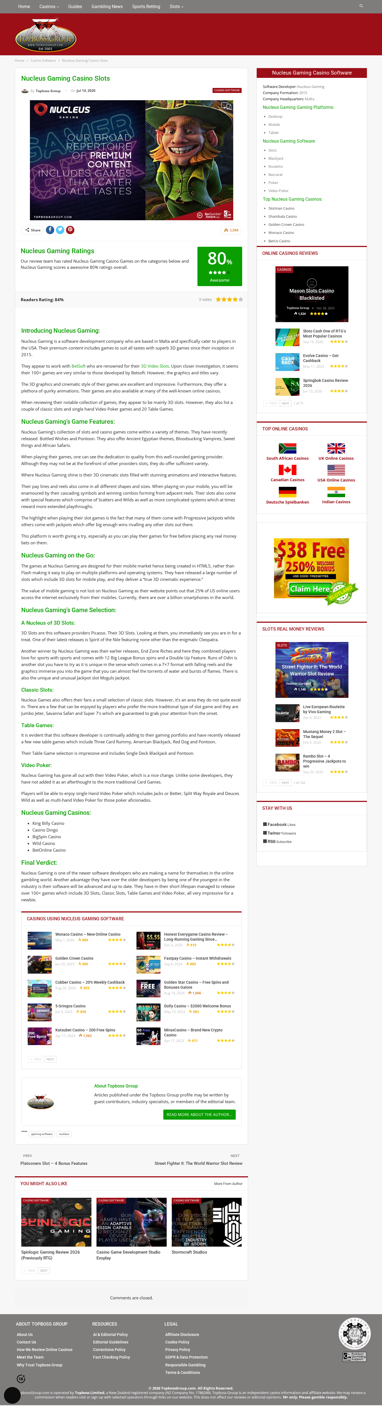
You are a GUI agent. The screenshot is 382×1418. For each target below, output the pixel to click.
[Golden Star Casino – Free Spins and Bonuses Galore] (148, 989)
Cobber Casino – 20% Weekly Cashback (90, 982)
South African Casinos (288, 458)
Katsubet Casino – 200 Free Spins (85, 1030)
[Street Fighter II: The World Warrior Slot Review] (312, 670)
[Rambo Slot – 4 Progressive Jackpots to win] (287, 763)
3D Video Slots (155, 366)
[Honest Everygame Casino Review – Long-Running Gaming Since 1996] (148, 941)
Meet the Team (30, 1357)
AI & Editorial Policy (110, 1334)
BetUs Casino (279, 240)
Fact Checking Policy (111, 1357)
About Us (25, 1334)
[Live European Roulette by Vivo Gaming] (287, 713)
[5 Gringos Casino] (40, 1012)
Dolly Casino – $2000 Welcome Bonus (197, 1006)
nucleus (64, 1134)
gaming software (42, 1134)
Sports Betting (146, 6)
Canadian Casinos (288, 479)
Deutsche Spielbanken (287, 502)
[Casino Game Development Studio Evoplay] (131, 1222)
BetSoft (79, 366)
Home (24, 6)
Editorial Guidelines (110, 1342)
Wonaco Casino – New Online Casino (88, 934)
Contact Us (26, 1342)
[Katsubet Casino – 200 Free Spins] (40, 1036)
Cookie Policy (177, 1342)
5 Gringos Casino (70, 1006)
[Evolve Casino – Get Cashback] (287, 362)
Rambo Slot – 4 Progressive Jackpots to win (324, 761)
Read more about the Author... (199, 1114)
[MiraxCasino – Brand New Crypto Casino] (148, 1036)
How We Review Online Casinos (44, 1349)
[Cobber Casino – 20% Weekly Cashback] (40, 989)
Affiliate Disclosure (182, 1334)
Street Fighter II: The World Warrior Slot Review (198, 1163)
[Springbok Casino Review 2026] (287, 387)
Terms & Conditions (182, 1372)
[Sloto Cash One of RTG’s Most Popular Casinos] (287, 337)
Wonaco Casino (281, 232)
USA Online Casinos (336, 480)
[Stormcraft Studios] (207, 1222)
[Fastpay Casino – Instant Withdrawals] (148, 965)
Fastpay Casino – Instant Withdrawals (197, 958)
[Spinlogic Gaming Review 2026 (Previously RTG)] (56, 1222)
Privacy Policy (177, 1349)
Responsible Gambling (185, 1365)
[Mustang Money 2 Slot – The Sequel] (287, 738)
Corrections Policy (109, 1349)
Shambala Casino (282, 216)
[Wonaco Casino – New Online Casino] (40, 941)
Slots (175, 6)
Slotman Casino (281, 208)
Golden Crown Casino (74, 958)
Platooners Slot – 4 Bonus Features (54, 1163)
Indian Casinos (336, 501)
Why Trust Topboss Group (39, 1365)
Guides (75, 6)
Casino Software (227, 90)
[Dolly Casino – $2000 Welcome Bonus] (148, 1012)
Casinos (47, 6)
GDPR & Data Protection (186, 1357)
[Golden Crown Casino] (40, 965)
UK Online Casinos (336, 458)
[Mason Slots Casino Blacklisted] (312, 294)
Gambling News (107, 6)
